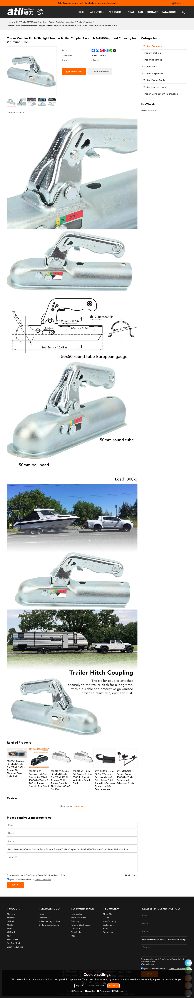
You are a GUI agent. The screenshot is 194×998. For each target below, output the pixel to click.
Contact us (108, 932)
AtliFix (9, 928)
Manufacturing (109, 921)
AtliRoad (11, 932)
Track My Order (78, 917)
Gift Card (75, 928)
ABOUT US (96, 12)
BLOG (105, 928)
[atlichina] (188, 962)
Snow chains (12, 939)
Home (10, 22)
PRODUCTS (115, 12)
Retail (41, 914)
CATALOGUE (168, 12)
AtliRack (10, 921)
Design (106, 917)
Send (15, 885)
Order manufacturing (49, 925)
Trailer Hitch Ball (149, 110)
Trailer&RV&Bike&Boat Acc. (33, 22)
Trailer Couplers (84, 22)
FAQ (140, 12)
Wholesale (44, 917)
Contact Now (75, 71)
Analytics (91, 991)
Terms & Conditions (43, 879)
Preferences (104, 991)
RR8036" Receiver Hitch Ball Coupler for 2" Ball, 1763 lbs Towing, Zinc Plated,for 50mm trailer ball (16, 769)
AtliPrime (11, 914)
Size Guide (76, 932)
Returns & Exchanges (80, 925)
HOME (80, 12)
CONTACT (152, 12)
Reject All (80, 985)
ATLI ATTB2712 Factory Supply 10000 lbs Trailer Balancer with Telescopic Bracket (126, 777)
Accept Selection (96, 985)
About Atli (107, 914)
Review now (79, 806)
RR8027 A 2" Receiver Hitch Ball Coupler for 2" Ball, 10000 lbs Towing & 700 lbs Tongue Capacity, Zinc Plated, (39, 779)
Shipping (75, 921)
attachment (132, 875)
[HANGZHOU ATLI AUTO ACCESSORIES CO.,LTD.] (26, 12)
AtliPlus (10, 936)
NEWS (131, 12)
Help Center (76, 914)
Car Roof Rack (13, 943)
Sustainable (108, 925)
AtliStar (10, 925)
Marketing (118, 991)
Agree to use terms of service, (30, 879)
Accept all (113, 985)
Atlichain (11, 917)
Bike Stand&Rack (15, 947)
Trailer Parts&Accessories (61, 22)
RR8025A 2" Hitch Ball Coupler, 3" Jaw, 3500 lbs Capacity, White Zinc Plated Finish (82, 777)
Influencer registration (49, 921)
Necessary (78, 991)
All (17, 22)
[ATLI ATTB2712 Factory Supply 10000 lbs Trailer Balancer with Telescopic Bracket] (127, 758)
